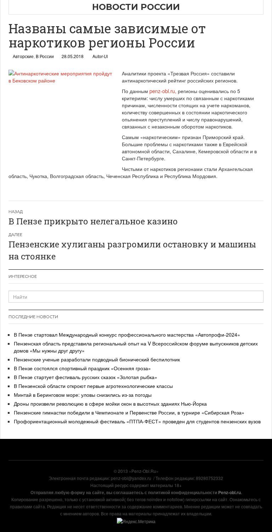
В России (45, 56)
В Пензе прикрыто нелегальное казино (93, 221)
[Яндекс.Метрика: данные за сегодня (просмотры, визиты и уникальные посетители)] (136, 521)
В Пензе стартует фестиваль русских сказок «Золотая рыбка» (85, 377)
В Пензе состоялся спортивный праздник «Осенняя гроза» (82, 368)
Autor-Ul (100, 56)
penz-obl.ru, (162, 91)
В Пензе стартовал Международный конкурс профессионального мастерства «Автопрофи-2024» (127, 334)
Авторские (23, 56)
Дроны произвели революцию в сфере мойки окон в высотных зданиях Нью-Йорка (110, 403)
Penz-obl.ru (229, 492)
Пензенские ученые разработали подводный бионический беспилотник (97, 359)
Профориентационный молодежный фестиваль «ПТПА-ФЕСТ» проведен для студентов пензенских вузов (137, 421)
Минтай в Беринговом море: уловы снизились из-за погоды (83, 394)
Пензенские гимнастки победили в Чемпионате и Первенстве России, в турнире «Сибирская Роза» (129, 412)
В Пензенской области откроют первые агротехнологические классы (93, 385)
